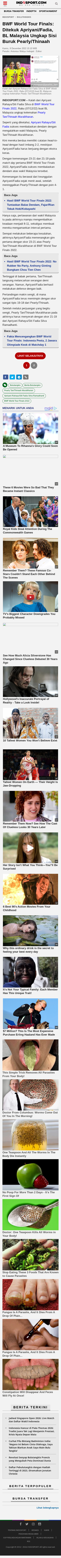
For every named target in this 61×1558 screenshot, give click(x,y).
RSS (28, 1541)
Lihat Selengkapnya (48, 1507)
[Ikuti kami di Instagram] (33, 1525)
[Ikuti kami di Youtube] (39, 1525)
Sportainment (48, 11)
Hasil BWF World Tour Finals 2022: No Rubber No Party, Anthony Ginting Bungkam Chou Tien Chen (31, 265)
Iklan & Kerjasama (45, 1538)
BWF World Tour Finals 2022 (16, 401)
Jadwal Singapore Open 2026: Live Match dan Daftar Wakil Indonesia (31, 1420)
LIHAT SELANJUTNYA (30, 355)
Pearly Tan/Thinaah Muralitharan (18, 390)
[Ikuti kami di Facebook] (20, 1525)
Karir (46, 1530)
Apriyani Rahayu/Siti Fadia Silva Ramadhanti (24, 396)
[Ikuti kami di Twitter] (27, 1525)
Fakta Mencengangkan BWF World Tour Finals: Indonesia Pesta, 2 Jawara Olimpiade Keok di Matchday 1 (32, 340)
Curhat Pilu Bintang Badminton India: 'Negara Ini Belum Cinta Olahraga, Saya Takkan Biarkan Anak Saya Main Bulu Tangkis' (31, 1446)
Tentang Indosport (17, 1530)
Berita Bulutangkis (32, 385)
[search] (56, 4)
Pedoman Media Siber (28, 1534)
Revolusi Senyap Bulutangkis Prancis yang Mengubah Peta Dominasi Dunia (30, 1459)
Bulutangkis (15, 385)
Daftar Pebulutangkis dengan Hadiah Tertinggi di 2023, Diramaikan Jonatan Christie (30, 1470)
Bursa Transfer (14, 11)
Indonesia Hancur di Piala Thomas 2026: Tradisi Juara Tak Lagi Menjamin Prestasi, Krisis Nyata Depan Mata (31, 1431)
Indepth (31, 11)
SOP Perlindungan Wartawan (17, 1538)
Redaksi (35, 1530)
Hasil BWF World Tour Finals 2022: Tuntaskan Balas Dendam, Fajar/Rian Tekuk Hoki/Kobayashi (30, 204)
